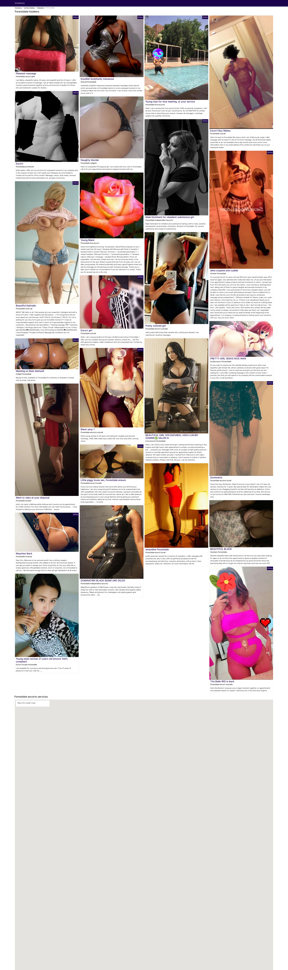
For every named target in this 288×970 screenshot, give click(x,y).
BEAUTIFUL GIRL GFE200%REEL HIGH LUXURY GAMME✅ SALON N (171, 436)
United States (29, 8)
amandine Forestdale (157, 549)
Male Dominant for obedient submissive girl (169, 217)
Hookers (18, 8)
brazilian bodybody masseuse (97, 78)
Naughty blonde (90, 160)
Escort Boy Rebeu (220, 130)
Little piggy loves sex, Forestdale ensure (103, 480)
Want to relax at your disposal (32, 497)
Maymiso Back (24, 553)
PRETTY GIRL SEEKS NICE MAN (228, 358)
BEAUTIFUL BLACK (221, 549)
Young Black (87, 240)
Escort (19, 163)
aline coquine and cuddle (224, 270)
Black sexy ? (88, 429)
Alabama (40, 8)
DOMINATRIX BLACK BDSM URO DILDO (103, 580)
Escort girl (86, 330)
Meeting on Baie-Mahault (30, 371)
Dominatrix (216, 477)
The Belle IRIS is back (222, 681)
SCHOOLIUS (20, 3)
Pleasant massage (26, 73)
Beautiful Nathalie (26, 305)
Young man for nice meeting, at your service (170, 101)
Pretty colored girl (155, 325)
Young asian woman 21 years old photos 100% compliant (42, 660)
